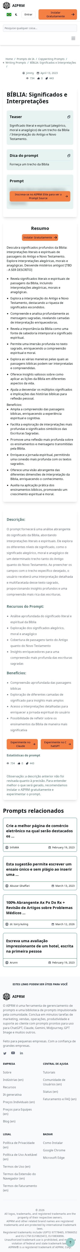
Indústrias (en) (13, 1080)
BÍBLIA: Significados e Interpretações (53, 62)
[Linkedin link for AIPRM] (22, 1054)
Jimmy (30, 73)
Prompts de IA (26, 59)
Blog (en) (9, 1121)
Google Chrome (54, 1150)
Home (10, 59)
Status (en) (50, 1092)
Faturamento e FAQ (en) (59, 1099)
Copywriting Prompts (51, 59)
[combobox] (40, 28)
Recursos (9, 1087)
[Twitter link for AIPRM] (5, 1053)
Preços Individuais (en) (19, 1102)
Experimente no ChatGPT (55, 744)
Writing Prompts (16, 62)
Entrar (28, 14)
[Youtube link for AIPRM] (13, 1054)
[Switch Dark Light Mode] (16, 14)
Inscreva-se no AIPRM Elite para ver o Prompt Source (38, 196)
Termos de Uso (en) (16, 1166)
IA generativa (12, 1095)
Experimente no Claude (20, 744)
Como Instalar (53, 1143)
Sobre (7, 1072)
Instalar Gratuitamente (56, 14)
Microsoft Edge (54, 1158)
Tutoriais (49, 1072)
